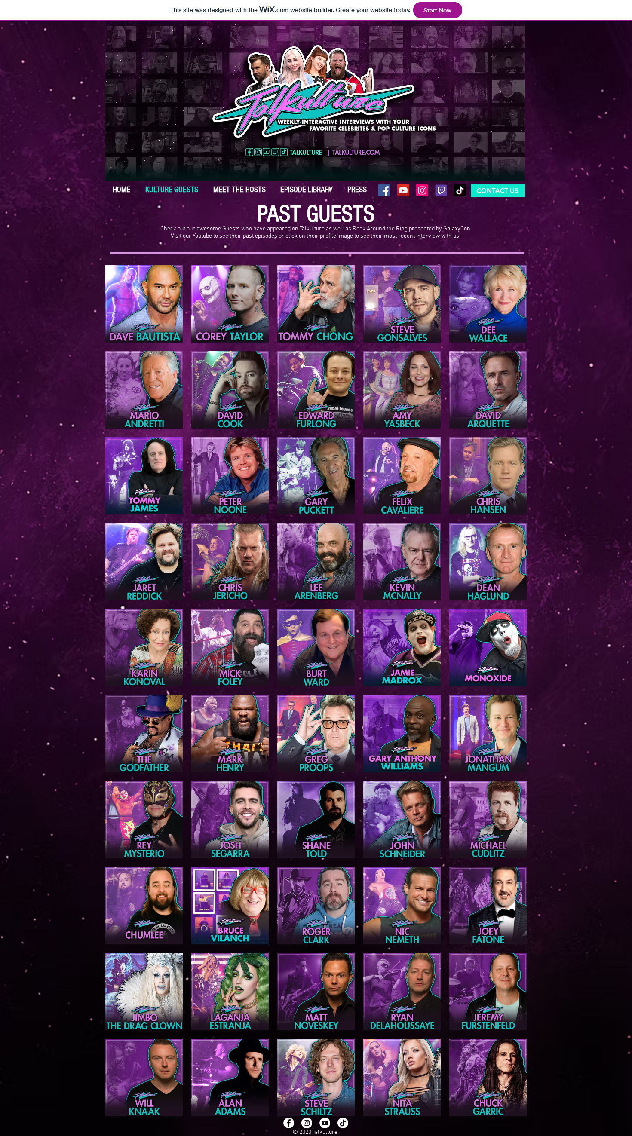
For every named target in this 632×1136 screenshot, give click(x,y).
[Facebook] (384, 190)
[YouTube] (403, 190)
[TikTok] (460, 190)
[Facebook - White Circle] (288, 1123)
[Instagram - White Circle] (306, 1123)
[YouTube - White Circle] (324, 1123)
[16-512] (441, 190)
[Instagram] (422, 190)
